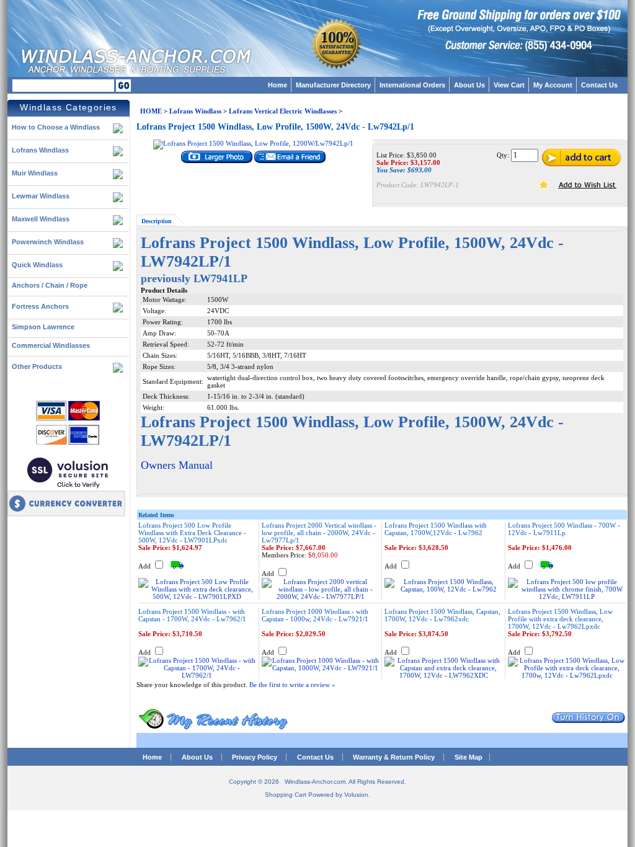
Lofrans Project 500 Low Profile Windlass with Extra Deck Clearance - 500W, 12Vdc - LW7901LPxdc (192, 532)
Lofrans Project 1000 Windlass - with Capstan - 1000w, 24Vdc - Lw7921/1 (315, 615)
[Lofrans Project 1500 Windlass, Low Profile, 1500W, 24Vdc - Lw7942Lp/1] (253, 143)
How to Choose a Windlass (56, 127)
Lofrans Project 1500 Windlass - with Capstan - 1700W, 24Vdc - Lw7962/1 (192, 615)
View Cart (509, 85)
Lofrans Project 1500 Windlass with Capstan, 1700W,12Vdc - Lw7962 (435, 528)
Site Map (468, 757)
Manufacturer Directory (333, 85)
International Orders (412, 85)
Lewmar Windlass (40, 196)
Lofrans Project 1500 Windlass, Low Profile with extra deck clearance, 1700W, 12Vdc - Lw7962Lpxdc (560, 619)
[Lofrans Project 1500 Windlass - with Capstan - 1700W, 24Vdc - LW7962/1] (197, 675)
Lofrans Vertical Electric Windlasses (283, 111)
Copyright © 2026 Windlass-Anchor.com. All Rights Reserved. (317, 781)
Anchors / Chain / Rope (49, 285)
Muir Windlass (35, 173)
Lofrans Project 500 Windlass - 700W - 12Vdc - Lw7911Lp (564, 528)
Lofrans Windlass (40, 150)
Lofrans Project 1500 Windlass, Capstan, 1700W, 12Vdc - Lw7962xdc (442, 615)
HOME (151, 111)
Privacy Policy (254, 757)
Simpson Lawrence (43, 326)
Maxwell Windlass (40, 219)
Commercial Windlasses (51, 345)
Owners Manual (177, 465)
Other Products (37, 366)
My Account (552, 85)
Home (277, 85)
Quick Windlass (37, 264)
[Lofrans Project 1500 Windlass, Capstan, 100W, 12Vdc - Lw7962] (443, 589)
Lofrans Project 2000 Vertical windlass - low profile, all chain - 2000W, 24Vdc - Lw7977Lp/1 (319, 532)
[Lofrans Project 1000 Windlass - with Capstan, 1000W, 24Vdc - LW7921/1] (320, 668)
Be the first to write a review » (292, 684)
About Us (469, 85)
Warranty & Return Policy (394, 757)
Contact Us (599, 85)
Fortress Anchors (40, 306)
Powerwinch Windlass (48, 242)
